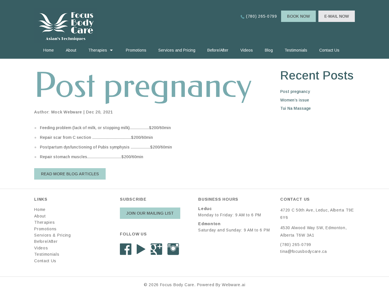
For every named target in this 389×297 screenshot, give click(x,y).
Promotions (136, 50)
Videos (246, 50)
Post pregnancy (295, 91)
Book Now (298, 16)
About (71, 50)
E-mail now (336, 16)
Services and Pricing (176, 50)
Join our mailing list (150, 213)
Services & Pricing (52, 235)
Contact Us (329, 50)
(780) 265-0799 (261, 16)
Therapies (97, 50)
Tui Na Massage (295, 108)
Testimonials (295, 50)
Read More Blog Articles (70, 174)
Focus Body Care (177, 284)
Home (48, 50)
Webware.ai (233, 284)
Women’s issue (294, 100)
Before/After (217, 50)
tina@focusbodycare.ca (303, 251)
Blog (269, 50)
